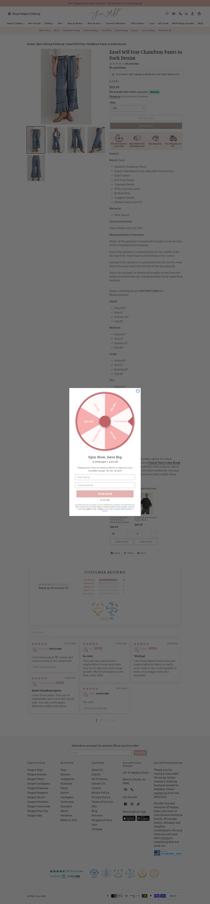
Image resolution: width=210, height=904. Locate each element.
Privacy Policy (120, 509)
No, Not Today (105, 500)
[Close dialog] (138, 391)
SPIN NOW (105, 494)
